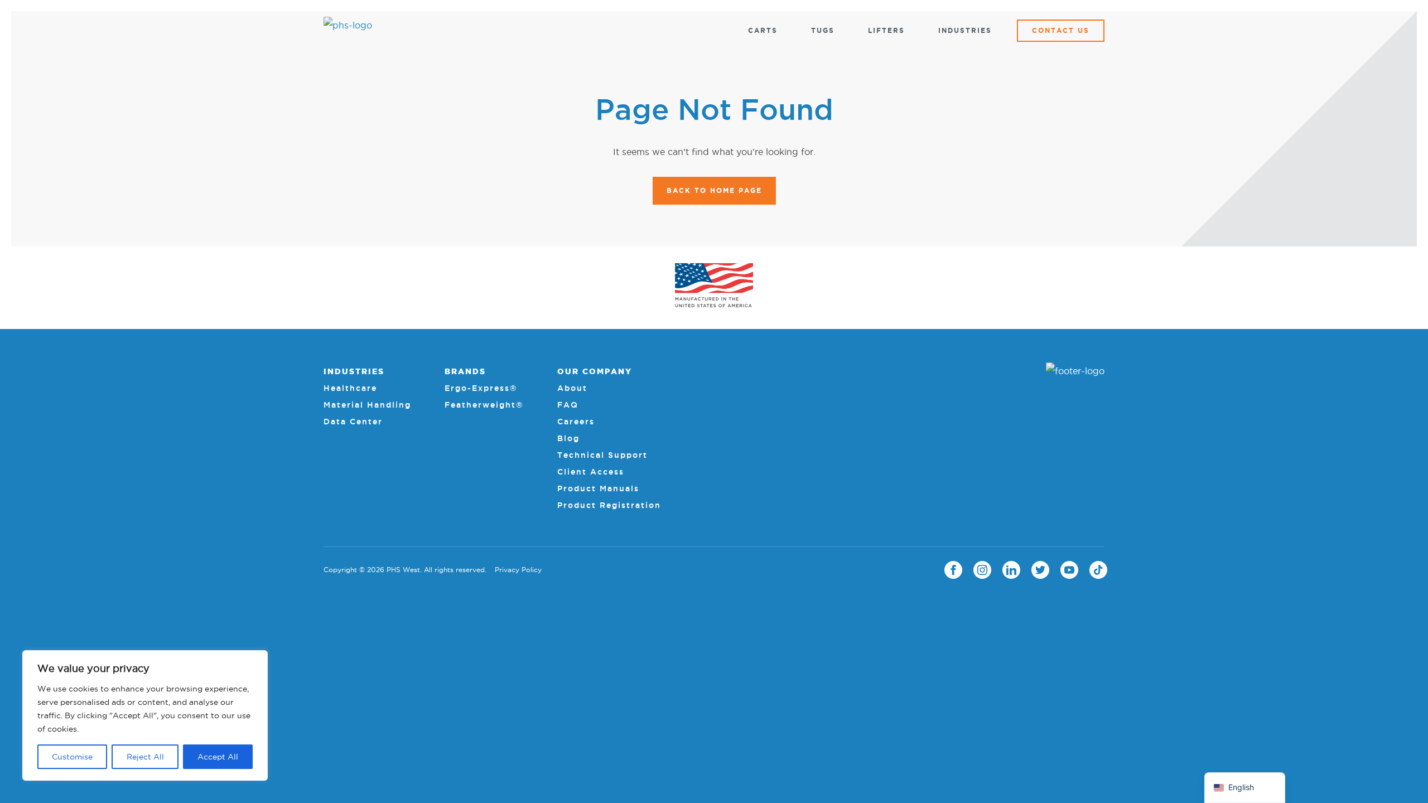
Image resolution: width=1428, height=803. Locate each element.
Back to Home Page (714, 190)
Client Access (590, 471)
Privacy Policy (518, 569)
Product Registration (609, 505)
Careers (576, 421)
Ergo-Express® (481, 388)
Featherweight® (484, 404)
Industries (965, 30)
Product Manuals (598, 488)
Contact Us (1060, 30)
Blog (568, 438)
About (572, 388)
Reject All (145, 756)
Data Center (353, 421)
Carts (763, 30)
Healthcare (350, 388)
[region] (145, 715)
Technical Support (602, 455)
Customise (72, 756)
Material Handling (367, 404)
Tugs (822, 30)
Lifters (886, 30)
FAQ (567, 404)
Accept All (217, 756)
